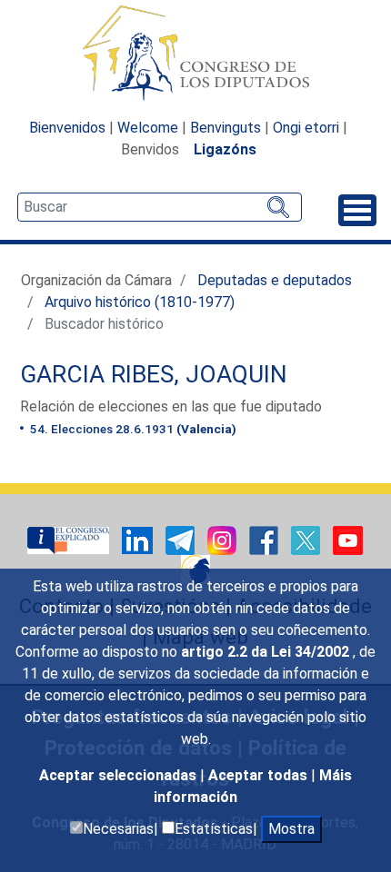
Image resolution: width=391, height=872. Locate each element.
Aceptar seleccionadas (119, 775)
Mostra (291, 828)
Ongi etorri (306, 127)
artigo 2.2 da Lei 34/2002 (267, 651)
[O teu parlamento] (70, 539)
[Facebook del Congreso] (265, 539)
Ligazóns (225, 149)
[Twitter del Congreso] (307, 539)
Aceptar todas (259, 775)
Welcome (147, 127)
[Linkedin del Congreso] (139, 539)
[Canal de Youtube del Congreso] (347, 539)
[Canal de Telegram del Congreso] (182, 539)
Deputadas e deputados (274, 280)
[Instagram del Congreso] (224, 539)
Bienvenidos (67, 127)
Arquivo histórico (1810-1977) (140, 302)
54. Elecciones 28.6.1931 (131, 428)
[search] (159, 207)
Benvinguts (225, 127)
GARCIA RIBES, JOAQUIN (153, 374)
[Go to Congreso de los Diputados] (195, 52)
